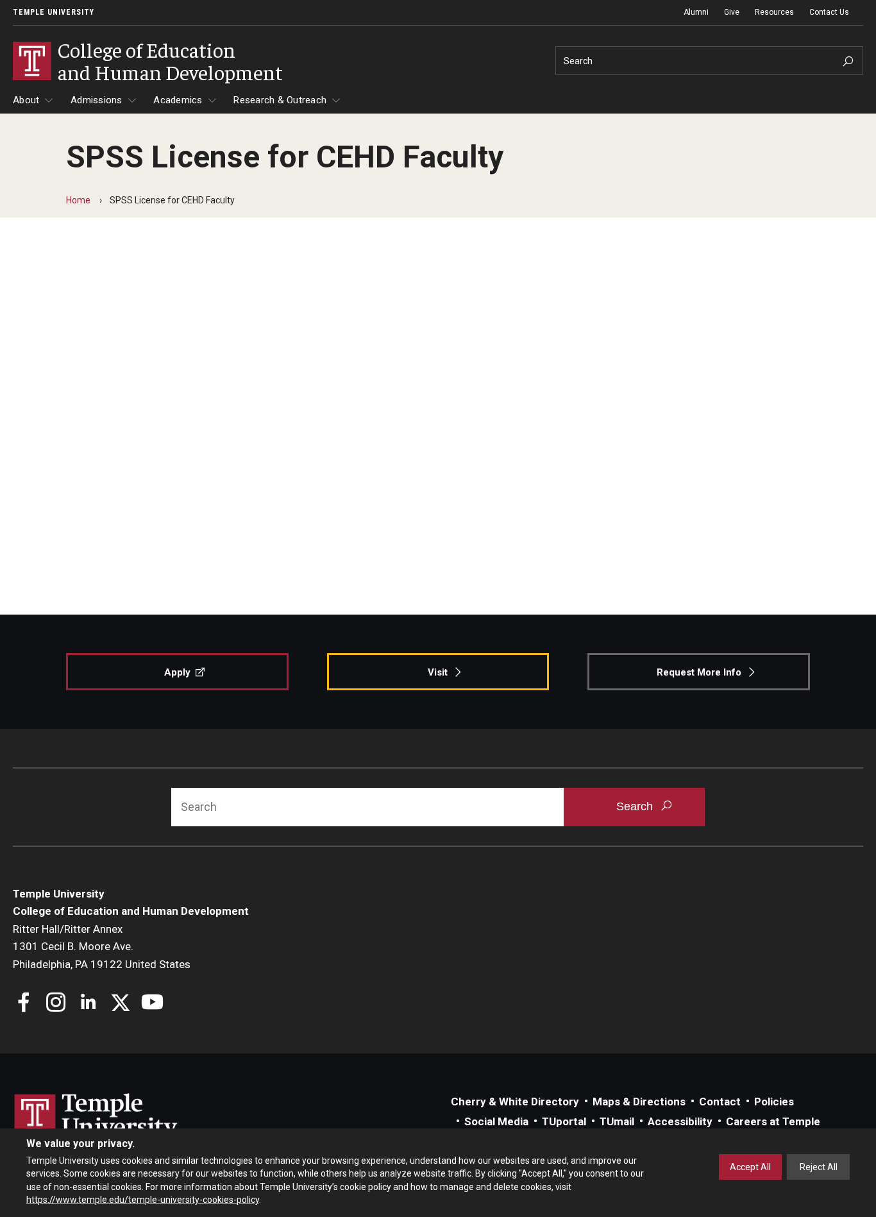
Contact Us (829, 12)
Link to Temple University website (96, 1117)
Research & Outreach (279, 100)
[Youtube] (152, 1003)
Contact (720, 1101)
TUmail (617, 1121)
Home (78, 200)
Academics (177, 100)
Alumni (696, 12)
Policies (774, 1101)
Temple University (53, 12)
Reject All (819, 1167)
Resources (774, 12)
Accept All (750, 1167)
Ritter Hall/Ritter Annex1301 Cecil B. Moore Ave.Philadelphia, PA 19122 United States (101, 947)
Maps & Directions (639, 1101)
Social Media (496, 1121)
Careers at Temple (773, 1121)
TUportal (564, 1121)
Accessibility (680, 1121)
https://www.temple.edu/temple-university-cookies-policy (142, 1200)
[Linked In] (88, 1003)
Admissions (96, 100)
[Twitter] (120, 1003)
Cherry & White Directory (515, 1101)
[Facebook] (24, 1003)
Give (731, 12)
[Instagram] (56, 1003)
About (26, 100)
